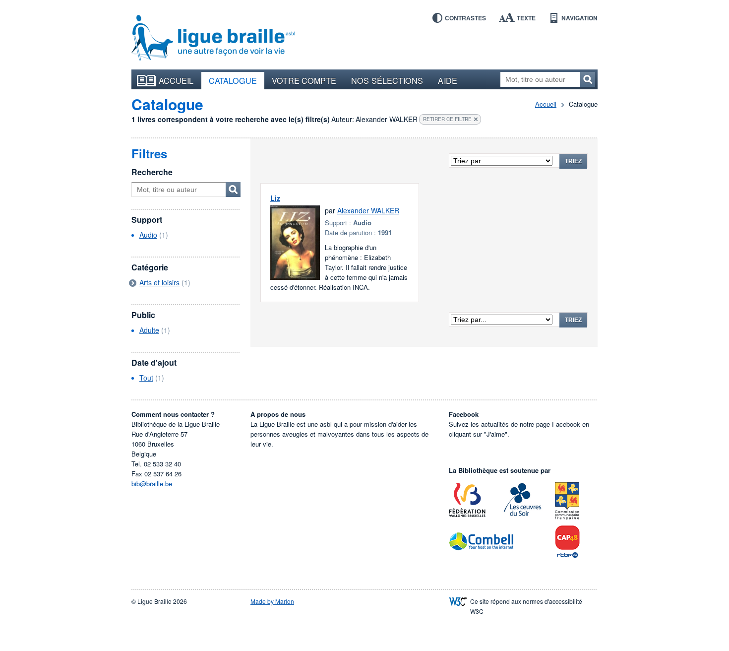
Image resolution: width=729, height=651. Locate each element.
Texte (526, 17)
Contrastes (465, 17)
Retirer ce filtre (447, 119)
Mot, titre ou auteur (233, 189)
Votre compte (304, 80)
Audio (148, 235)
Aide (447, 80)
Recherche (152, 172)
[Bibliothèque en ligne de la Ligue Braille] (213, 38)
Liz (275, 198)
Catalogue (233, 80)
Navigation (579, 17)
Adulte (149, 330)
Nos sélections (387, 80)
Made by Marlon (272, 601)
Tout (146, 378)
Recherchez (587, 79)
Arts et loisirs (159, 282)
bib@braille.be (151, 483)
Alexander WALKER (368, 210)
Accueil (176, 80)
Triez (573, 161)
